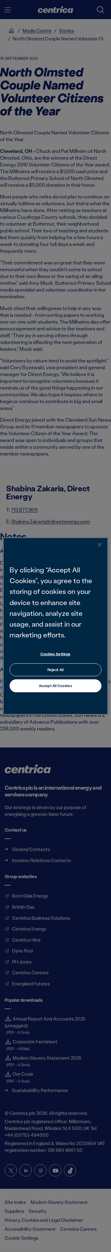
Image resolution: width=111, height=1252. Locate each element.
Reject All (55, 669)
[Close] (99, 544)
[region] (55, 626)
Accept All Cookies (55, 685)
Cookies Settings (55, 654)
